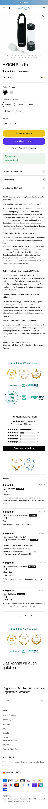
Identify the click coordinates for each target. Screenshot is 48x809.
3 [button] (25, 615)
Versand (42, 799)
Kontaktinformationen (12, 801)
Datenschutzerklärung (10, 799)
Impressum (26, 801)
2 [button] (21, 615)
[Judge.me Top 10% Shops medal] (36, 374)
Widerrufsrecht (25, 799)
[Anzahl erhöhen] (15, 123)
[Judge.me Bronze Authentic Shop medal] (24, 374)
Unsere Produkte (9, 715)
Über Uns (6, 724)
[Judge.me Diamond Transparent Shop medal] (29, 463)
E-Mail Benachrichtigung (10, 738)
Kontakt (6, 733)
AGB (34, 799)
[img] (8, 485)
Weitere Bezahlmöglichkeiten (24, 148)
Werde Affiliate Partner (12, 749)
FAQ (4, 728)
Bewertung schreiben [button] (24, 448)
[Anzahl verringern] (6, 123)
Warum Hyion (8, 720)
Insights (6, 745)
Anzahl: (6, 118)
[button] (8, 71)
